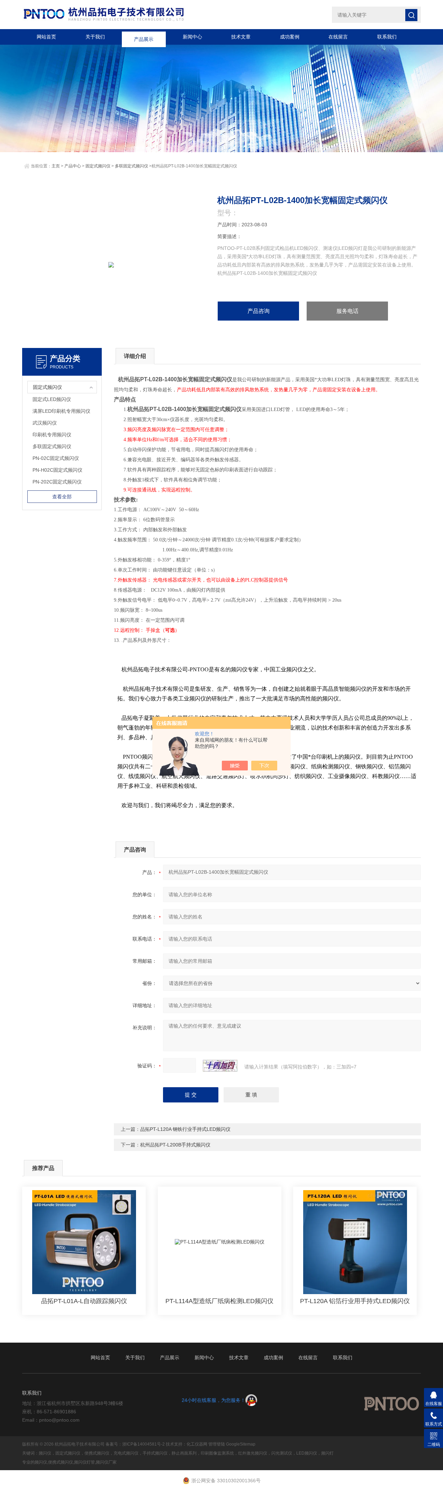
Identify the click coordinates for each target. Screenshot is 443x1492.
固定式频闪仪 (97, 166)
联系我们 (387, 37)
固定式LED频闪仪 (52, 399)
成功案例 (289, 37)
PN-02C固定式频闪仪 (56, 458)
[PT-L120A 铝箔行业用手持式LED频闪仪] (355, 1242)
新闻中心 (192, 37)
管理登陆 (216, 1444)
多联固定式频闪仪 (131, 166)
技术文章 (241, 37)
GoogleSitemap (240, 1444)
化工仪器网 (197, 1444)
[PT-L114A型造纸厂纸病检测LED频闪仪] (219, 1242)
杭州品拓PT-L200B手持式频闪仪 (175, 1145)
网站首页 (46, 37)
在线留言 (338, 37)
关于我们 (95, 37)
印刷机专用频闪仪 (52, 434)
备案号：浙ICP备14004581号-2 (135, 1444)
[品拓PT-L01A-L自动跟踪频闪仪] (84, 1242)
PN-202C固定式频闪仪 (57, 482)
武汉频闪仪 (45, 423)
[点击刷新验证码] (220, 1066)
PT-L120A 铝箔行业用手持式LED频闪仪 (355, 1301)
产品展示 (143, 37)
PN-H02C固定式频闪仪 (57, 470)
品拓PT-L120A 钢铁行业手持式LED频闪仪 (185, 1129)
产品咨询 (258, 311)
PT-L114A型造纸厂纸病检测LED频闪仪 (219, 1301)
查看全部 (62, 496)
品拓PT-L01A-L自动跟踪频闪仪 (84, 1301)
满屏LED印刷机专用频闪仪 (61, 411)
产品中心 (72, 166)
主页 (56, 166)
